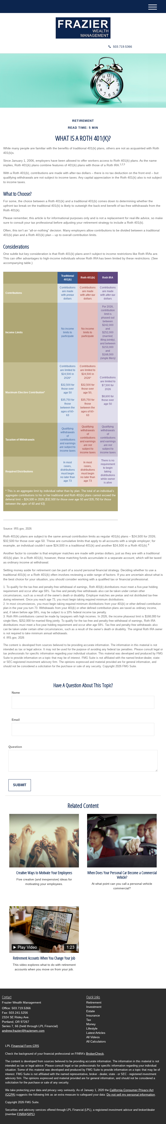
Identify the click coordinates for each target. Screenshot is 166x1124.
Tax (88, 1020)
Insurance (93, 1015)
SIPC (30, 1114)
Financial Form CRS (25, 1046)
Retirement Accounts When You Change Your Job (44, 958)
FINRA (21, 1114)
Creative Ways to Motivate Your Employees (44, 872)
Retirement (93, 1002)
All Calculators (96, 1041)
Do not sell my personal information (131, 1094)
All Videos (93, 1037)
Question (15, 746)
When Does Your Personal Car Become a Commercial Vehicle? (122, 875)
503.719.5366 (122, 46)
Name (16, 692)
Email (16, 719)
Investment (93, 1007)
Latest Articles (95, 1033)
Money (91, 1024)
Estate (90, 1011)
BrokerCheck (95, 1053)
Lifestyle (91, 1028)
